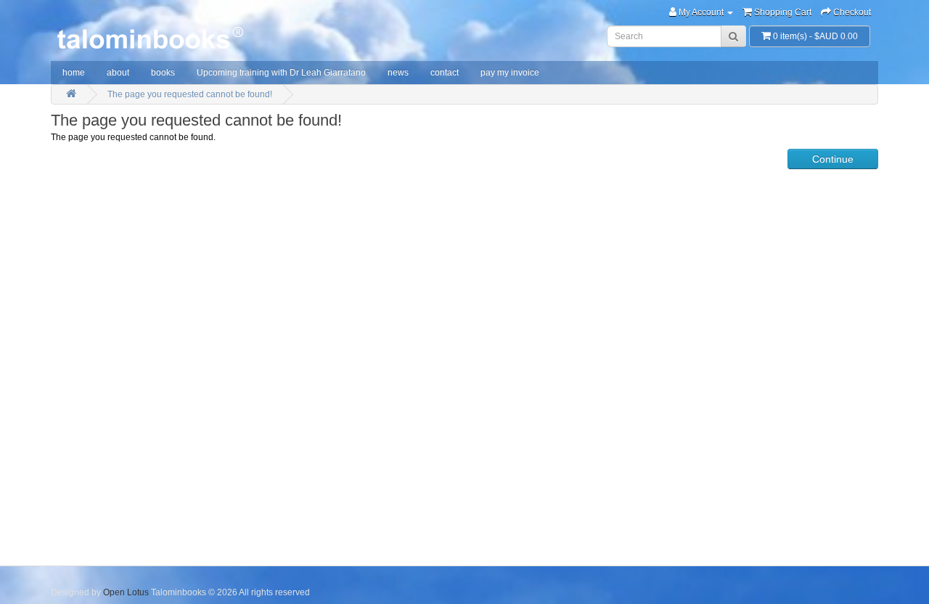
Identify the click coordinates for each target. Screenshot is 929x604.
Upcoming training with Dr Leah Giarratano (281, 73)
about (118, 73)
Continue (833, 159)
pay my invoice (509, 73)
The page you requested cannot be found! (189, 94)
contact (444, 73)
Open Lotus (126, 592)
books (163, 73)
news (398, 73)
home (73, 73)
